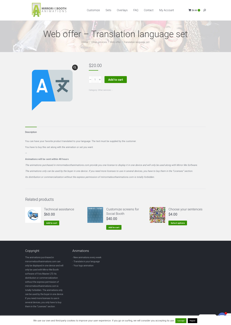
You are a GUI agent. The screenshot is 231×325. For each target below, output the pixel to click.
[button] (75, 67)
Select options (178, 223)
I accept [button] (180, 320)
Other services (104, 90)
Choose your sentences (185, 209)
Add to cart (115, 79)
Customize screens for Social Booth (122, 211)
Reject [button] (192, 320)
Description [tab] (31, 132)
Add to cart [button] (51, 223)
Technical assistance (59, 209)
